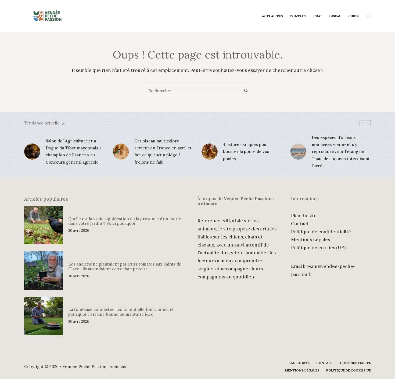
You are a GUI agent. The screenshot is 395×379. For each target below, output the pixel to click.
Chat (317, 16)
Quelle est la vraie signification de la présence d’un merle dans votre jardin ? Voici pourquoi (124, 221)
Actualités (272, 16)
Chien (353, 16)
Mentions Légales (310, 239)
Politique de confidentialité (321, 232)
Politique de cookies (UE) (318, 248)
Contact (298, 16)
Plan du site (304, 216)
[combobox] (192, 90)
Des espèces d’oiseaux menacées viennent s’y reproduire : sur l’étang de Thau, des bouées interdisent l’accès (341, 151)
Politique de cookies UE (348, 370)
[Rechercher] (369, 16)
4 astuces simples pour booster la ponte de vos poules (246, 151)
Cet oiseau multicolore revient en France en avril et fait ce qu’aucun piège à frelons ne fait (163, 151)
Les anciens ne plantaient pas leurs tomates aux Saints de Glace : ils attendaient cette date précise (124, 266)
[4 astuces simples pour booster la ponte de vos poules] (210, 151)
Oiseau (335, 16)
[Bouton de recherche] (246, 90)
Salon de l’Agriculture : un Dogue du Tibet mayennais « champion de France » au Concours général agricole (74, 151)
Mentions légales (302, 370)
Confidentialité (355, 363)
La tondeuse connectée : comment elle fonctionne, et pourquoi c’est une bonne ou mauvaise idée (121, 312)
